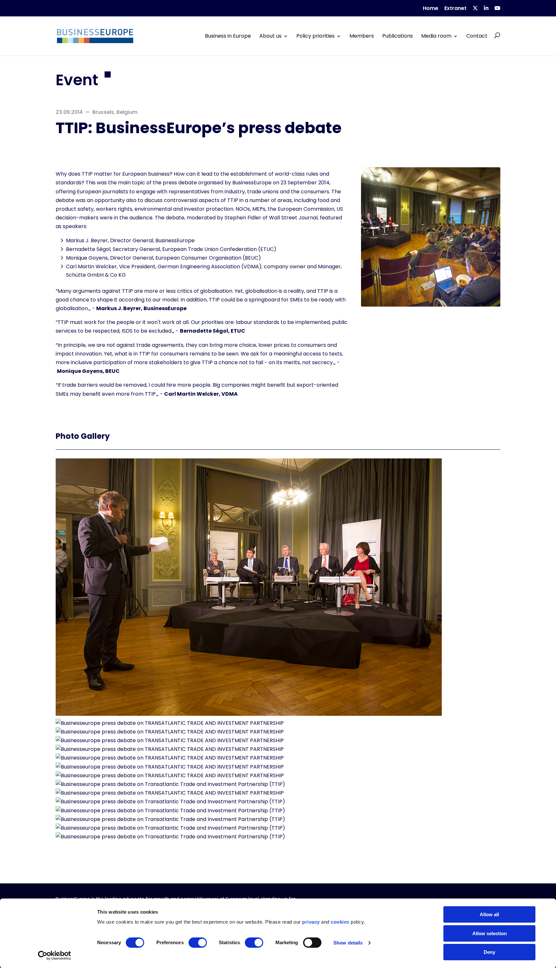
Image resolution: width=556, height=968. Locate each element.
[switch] (198, 942)
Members (361, 36)
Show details (348, 942)
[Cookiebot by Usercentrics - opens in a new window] (54, 955)
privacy (311, 922)
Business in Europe (228, 36)
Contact (476, 36)
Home (430, 9)
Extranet (455, 9)
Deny (489, 952)
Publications (397, 36)
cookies (340, 922)
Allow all (489, 914)
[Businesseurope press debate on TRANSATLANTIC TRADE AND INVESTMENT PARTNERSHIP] (249, 714)
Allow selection (489, 933)
